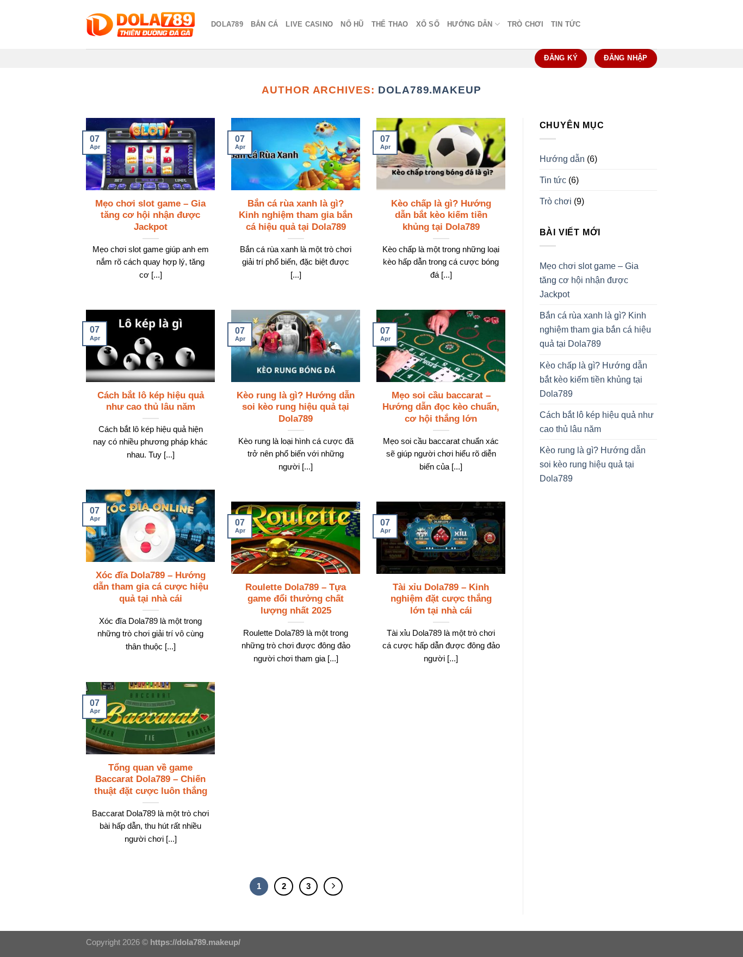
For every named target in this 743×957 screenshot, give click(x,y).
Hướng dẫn (469, 24)
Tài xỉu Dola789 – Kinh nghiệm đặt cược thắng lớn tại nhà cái (441, 599)
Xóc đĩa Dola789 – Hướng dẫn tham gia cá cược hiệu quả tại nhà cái (150, 587)
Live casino (309, 24)
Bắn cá (264, 24)
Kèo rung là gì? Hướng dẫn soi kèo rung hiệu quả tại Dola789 (296, 407)
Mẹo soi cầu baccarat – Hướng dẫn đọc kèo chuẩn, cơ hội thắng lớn (440, 407)
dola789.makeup (429, 90)
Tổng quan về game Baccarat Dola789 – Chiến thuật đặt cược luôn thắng (150, 779)
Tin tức (566, 24)
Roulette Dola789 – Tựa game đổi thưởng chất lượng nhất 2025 (295, 599)
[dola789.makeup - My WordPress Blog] (140, 24)
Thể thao (389, 24)
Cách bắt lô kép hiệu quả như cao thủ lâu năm (150, 401)
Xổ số (427, 24)
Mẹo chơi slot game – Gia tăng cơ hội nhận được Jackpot (150, 215)
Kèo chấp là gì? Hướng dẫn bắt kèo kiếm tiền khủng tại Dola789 (441, 215)
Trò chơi (525, 24)
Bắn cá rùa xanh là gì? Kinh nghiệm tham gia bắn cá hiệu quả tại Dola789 (295, 215)
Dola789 (227, 24)
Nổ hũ (351, 24)
